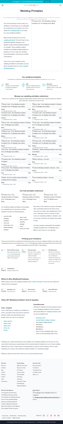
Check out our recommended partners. (31, 353)
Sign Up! (47, 1)
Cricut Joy (7, 328)
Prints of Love (25, 243)
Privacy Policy (5, 415)
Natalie (45, 137)
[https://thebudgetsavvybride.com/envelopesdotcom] (3, 290)
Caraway (15, 166)
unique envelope (37, 282)
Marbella (46, 156)
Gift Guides (19, 376)
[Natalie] (47, 132)
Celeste (45, 172)
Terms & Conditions (6, 418)
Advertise (3, 367)
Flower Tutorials (20, 372)
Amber (14, 111)
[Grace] (16, 123)
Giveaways (19, 379)
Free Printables (20, 374)
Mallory (14, 137)
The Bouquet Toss (37, 370)
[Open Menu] (2, 5)
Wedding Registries (21, 385)
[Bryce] (47, 105)
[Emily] (47, 159)
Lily (14, 156)
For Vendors (36, 367)
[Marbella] (47, 150)
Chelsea (15, 119)
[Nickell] (16, 142)
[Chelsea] (16, 114)
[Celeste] (47, 168)
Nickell (14, 147)
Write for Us (35, 374)
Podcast (3, 376)
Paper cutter (7, 323)
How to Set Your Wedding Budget (9, 399)
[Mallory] (16, 132)
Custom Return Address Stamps (45, 320)
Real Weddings (20, 383)
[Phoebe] (47, 142)
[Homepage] (31, 5)
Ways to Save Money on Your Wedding (10, 406)
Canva (30, 17)
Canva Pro (41, 17)
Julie (45, 129)
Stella (14, 184)
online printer (55, 261)
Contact (3, 372)
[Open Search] (60, 5)
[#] (24, 251)
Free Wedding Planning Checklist (9, 395)
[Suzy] (16, 169)
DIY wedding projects (14, 30)
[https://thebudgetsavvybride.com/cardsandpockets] (44, 290)
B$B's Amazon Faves (22, 365)
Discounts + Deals (21, 367)
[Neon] (47, 177)
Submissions (4, 381)
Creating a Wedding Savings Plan (9, 404)
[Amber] (16, 105)
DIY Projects (20, 370)
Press (2, 379)
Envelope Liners (40, 318)
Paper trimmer (8, 321)
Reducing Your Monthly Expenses (9, 401)
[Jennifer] (47, 114)
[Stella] (16, 178)
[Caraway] (16, 160)
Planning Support (37, 365)
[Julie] (47, 123)
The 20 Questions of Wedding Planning (10, 397)
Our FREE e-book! (37, 372)
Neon (45, 182)
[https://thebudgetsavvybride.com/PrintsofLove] (3, 250)
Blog (2, 370)
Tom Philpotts (53, 422)
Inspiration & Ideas (21, 381)
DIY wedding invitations (51, 311)
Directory (3, 374)
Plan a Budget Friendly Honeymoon (9, 408)
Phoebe (45, 147)
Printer (6, 330)
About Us (3, 365)
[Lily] (16, 150)
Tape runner (7, 326)
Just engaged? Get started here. (9, 392)
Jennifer (46, 119)
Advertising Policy (22, 415)
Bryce (45, 111)
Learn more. (44, 19)
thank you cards (24, 228)
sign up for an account (50, 79)
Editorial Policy (13, 415)
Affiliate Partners (16, 418)
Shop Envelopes (11, 291)
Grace (14, 129)
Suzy (14, 174)
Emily (45, 163)
